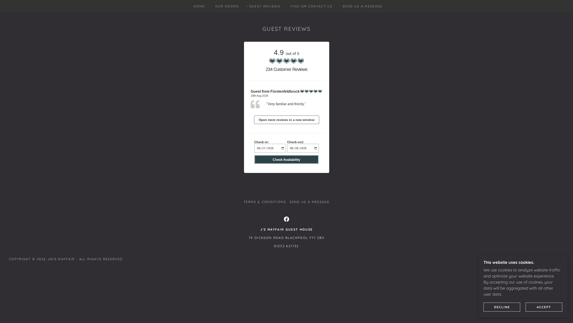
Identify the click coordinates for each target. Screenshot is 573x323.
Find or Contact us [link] (311, 6)
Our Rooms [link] (227, 6)
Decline (502, 307)
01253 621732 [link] (286, 246)
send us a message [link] (363, 6)
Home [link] (199, 6)
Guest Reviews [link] (264, 6)
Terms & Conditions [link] (265, 202)
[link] (286, 219)
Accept (544, 307)
